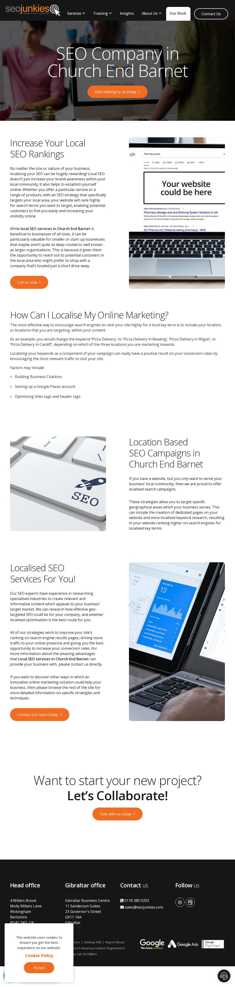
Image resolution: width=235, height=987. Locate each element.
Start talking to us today (115, 91)
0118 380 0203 (136, 900)
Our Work (178, 13)
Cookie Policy (39, 955)
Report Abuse (115, 942)
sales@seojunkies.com (143, 907)
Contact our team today (37, 714)
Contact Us (211, 13)
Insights (127, 13)
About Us (150, 13)
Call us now (27, 282)
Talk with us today (115, 814)
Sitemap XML (93, 942)
